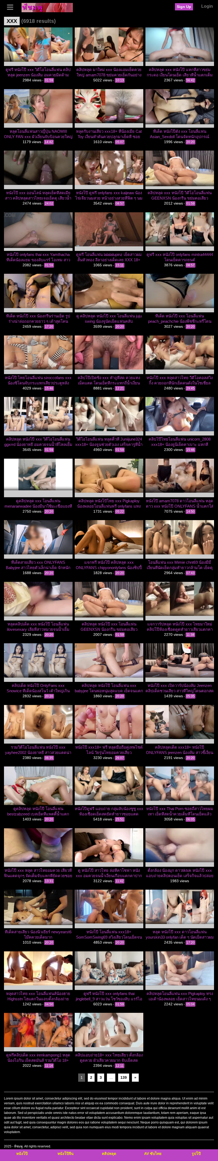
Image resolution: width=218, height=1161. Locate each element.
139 (123, 1077)
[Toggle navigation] (12, 6)
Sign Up (184, 7)
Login (207, 6)
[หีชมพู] (47, 7)
